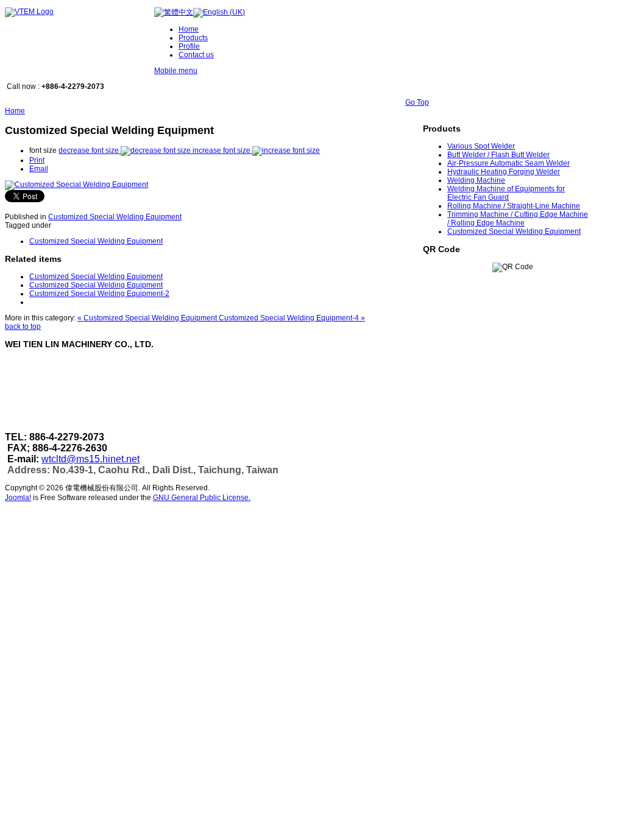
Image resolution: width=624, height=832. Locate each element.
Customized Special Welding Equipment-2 (99, 293)
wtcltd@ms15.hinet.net (90, 459)
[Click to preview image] (76, 184)
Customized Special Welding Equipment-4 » (292, 318)
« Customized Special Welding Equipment (148, 318)
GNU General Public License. (201, 497)
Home (15, 111)
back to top (23, 326)
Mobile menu (175, 70)
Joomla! (18, 497)
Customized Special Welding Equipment (115, 217)
